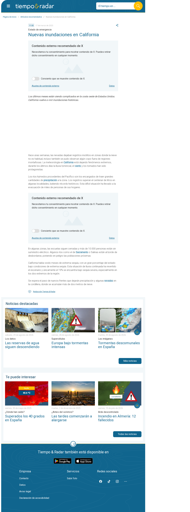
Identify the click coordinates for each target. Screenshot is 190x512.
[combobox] (117, 6)
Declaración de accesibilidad (34, 498)
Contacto (23, 478)
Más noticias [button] (130, 360)
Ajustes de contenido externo (45, 86)
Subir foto (72, 478)
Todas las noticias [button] (127, 434)
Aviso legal (25, 491)
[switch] (35, 78)
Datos (112, 86)
